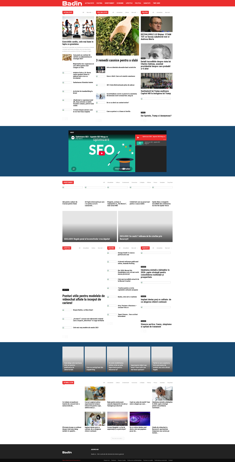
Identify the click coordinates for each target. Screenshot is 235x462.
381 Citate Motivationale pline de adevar (120, 85)
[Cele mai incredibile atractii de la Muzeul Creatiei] (111, 281)
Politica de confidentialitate (134, 460)
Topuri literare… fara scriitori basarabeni (128, 315)
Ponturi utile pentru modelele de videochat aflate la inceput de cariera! (83, 299)
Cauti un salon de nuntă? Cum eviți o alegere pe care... (140, 403)
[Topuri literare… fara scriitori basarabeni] (111, 317)
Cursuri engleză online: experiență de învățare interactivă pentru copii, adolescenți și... (93, 405)
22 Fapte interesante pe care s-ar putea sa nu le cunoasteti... (94, 204)
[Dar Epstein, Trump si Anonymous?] (157, 105)
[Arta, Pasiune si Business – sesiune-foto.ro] (111, 308)
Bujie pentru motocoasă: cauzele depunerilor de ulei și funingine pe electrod (117, 404)
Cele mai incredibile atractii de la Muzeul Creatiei (128, 280)
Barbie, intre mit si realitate (127, 297)
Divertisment (109, 3)
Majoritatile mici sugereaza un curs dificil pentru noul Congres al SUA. (83, 65)
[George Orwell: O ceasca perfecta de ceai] (111, 255)
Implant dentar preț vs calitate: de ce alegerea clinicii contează (156, 300)
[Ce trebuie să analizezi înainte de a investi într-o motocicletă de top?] (72, 394)
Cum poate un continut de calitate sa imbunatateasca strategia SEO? (82, 57)
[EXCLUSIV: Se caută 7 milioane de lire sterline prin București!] (145, 226)
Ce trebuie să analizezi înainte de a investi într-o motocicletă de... (71, 404)
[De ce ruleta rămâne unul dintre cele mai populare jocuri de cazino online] (140, 419)
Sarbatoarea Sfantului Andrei (83, 82)
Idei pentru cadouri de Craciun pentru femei (69, 203)
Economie (120, 3)
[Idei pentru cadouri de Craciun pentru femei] (72, 193)
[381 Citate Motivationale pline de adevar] (100, 87)
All (83, 12)
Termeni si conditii (148, 460)
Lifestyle (129, 3)
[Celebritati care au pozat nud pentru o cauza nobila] (140, 193)
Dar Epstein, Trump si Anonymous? (156, 115)
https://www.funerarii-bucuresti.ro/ (71, 460)
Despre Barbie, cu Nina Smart (83, 310)
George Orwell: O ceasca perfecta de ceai (126, 254)
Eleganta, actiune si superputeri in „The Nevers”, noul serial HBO (117, 204)
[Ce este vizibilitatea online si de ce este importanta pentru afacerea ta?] (117, 359)
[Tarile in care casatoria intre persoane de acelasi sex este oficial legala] (162, 359)
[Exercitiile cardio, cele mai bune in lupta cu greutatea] (78, 27)
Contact (171, 460)
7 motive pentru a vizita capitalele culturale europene (128, 289)
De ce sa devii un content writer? (118, 103)
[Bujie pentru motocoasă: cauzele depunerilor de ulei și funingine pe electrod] (117, 394)
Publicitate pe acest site (161, 460)
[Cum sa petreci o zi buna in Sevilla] (100, 114)
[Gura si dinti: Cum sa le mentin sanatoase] (100, 78)
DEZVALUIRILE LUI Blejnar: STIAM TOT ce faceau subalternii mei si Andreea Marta (156, 36)
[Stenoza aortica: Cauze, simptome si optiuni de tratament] (157, 314)
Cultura (99, 3)
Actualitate (89, 3)
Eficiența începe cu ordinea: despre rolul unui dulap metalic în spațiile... (71, 429)
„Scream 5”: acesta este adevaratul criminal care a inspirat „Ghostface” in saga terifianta (88, 320)
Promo (155, 182)
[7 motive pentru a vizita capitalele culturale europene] (111, 290)
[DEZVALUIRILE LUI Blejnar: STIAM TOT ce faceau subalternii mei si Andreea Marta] (157, 24)
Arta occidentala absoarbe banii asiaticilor (121, 67)
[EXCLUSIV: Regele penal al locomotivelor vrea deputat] (89, 226)
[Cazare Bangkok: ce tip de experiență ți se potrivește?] (117, 419)
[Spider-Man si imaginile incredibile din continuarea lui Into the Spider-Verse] (162, 193)
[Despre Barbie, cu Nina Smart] (67, 312)
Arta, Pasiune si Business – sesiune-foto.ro (127, 306)
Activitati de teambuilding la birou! (83, 92)
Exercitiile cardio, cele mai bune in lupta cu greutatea (77, 42)
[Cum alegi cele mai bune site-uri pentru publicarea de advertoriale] (73, 359)
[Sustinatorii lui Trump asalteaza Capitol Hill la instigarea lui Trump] (157, 81)
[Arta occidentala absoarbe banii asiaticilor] (100, 69)
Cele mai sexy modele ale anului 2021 (86, 327)
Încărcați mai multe (117, 438)
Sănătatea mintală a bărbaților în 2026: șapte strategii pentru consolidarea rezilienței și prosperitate (155, 273)
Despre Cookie (122, 460)
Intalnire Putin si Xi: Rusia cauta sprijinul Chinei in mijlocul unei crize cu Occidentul (82, 75)
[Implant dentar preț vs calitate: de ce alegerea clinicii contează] (157, 289)
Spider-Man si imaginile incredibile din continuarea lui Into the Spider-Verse (161, 204)
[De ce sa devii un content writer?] (100, 105)
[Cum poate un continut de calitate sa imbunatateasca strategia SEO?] (67, 57)
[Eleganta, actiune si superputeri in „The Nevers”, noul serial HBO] (117, 193)
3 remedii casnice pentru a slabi (117, 60)
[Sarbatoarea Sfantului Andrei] (67, 85)
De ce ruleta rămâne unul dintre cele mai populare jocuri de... (138, 429)
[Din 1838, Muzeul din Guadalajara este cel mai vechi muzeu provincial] (111, 273)
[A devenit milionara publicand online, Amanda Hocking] (111, 264)
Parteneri (113, 460)
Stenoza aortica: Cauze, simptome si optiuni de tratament (156, 325)
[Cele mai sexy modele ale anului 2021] (67, 330)
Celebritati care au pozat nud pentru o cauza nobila (140, 203)
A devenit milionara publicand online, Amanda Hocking (128, 262)
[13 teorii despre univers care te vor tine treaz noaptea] (67, 112)
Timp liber (156, 3)
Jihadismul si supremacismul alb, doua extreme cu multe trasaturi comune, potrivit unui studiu (83, 102)
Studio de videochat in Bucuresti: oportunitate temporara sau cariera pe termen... (160, 430)
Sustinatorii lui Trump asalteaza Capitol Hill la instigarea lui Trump (156, 92)
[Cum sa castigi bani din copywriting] (95, 359)
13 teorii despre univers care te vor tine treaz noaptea (83, 111)
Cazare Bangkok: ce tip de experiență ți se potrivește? (116, 428)
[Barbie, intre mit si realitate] (111, 299)
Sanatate (147, 3)
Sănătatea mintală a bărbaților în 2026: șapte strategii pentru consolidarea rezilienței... (162, 405)
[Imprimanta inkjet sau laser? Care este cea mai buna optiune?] (139, 359)
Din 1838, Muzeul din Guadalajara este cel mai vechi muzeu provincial (128, 272)
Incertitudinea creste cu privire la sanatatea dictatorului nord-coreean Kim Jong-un (122, 95)
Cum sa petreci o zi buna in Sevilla (118, 111)
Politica (138, 3)
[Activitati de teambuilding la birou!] (67, 93)
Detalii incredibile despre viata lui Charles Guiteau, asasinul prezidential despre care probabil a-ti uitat (156, 65)
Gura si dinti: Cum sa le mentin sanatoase (121, 76)
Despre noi (107, 460)
